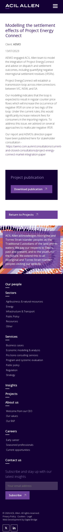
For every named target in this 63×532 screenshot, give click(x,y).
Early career (12, 440)
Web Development (12, 519)
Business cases (15, 345)
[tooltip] (6, 528)
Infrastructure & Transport (20, 311)
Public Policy (12, 316)
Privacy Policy (9, 516)
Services (11, 336)
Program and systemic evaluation (24, 360)
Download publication (28, 189)
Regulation (11, 370)
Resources (12, 321)
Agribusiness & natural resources (24, 301)
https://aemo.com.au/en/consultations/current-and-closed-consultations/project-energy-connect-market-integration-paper (33, 150)
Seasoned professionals (19, 444)
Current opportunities (18, 449)
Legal (29, 516)
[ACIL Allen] (22, 6)
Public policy (12, 365)
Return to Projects (21, 214)
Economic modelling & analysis (23, 350)
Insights (11, 385)
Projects (11, 394)
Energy (9, 306)
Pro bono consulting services (22, 355)
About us (11, 402)
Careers (11, 431)
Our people (13, 284)
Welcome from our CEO (19, 411)
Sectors (10, 293)
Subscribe (15, 495)
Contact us (13, 460)
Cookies (21, 516)
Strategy (10, 375)
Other (9, 326)
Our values (12, 416)
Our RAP (10, 421)
